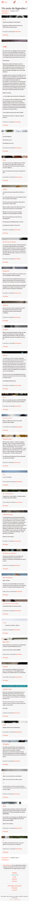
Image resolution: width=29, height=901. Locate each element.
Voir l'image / (5, 35)
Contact (14, 890)
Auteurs (14, 881)
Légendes (14, 875)
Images (14, 873)
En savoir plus (17, 899)
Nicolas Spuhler (17, 31)
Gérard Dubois (17, 258)
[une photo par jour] (14, 2)
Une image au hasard (14, 886)
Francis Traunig (17, 122)
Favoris (14, 879)
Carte (14, 877)
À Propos (14, 888)
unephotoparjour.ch (7, 865)
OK (10, 899)
